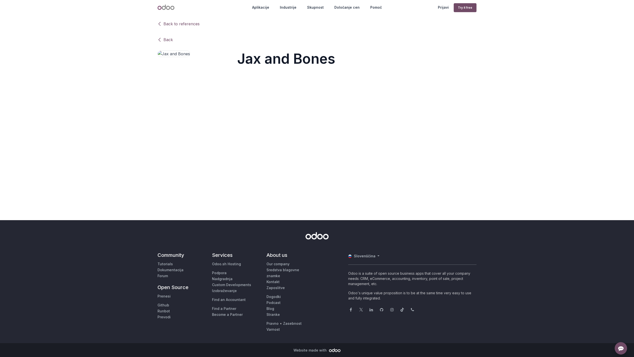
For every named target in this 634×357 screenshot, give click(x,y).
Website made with (310, 350)
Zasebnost (292, 323)
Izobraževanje (224, 291)
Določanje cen (347, 7)
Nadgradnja (222, 279)
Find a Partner (224, 308)
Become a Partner (227, 314)
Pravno (272, 323)
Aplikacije (260, 7)
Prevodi (164, 317)
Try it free (465, 7)
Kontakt (273, 282)
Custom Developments (231, 285)
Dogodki (273, 297)
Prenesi (164, 296)
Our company (278, 264)
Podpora (219, 273)
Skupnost (315, 7)
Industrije (288, 7)
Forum (163, 276)
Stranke (273, 314)
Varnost (273, 329)
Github (163, 305)
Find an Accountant (229, 300)
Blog (270, 308)
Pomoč (376, 7)
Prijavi (443, 7)
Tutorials (165, 264)
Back (168, 39)
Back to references (181, 23)
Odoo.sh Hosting (226, 264)
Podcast (273, 302)
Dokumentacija (171, 270)
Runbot (164, 311)
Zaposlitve (275, 288)
